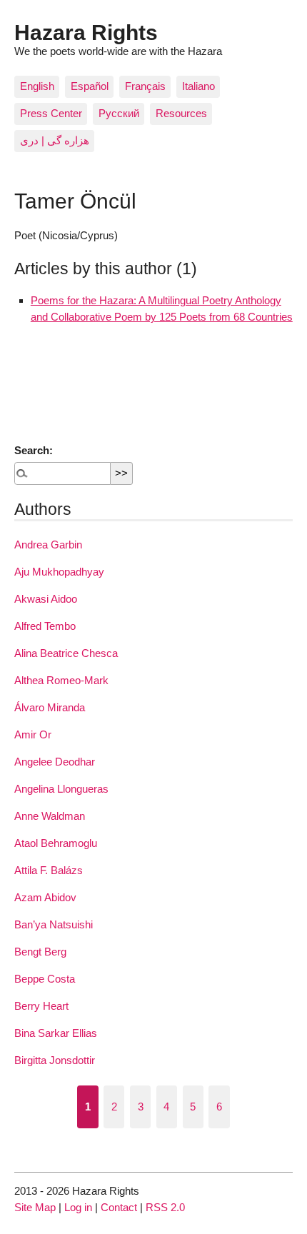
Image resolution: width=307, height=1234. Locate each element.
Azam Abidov (45, 897)
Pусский (119, 113)
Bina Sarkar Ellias (55, 1033)
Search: (33, 450)
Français (145, 86)
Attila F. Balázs (48, 870)
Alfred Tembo (45, 626)
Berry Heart (41, 1006)
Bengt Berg (40, 951)
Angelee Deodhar (54, 762)
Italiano (198, 86)
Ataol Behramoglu (55, 843)
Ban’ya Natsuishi (53, 924)
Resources (181, 113)
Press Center (51, 113)
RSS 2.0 (165, 1207)
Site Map (35, 1207)
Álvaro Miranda (49, 707)
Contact (119, 1207)
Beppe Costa (44, 979)
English (37, 86)
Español (90, 86)
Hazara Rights (86, 32)
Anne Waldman (49, 816)
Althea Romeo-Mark (61, 680)
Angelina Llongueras (61, 789)
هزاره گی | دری (54, 140)
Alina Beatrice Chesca (66, 653)
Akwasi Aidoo (45, 599)
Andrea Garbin (48, 544)
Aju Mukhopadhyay (59, 572)
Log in (78, 1207)
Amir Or (32, 734)
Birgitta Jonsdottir (54, 1060)
